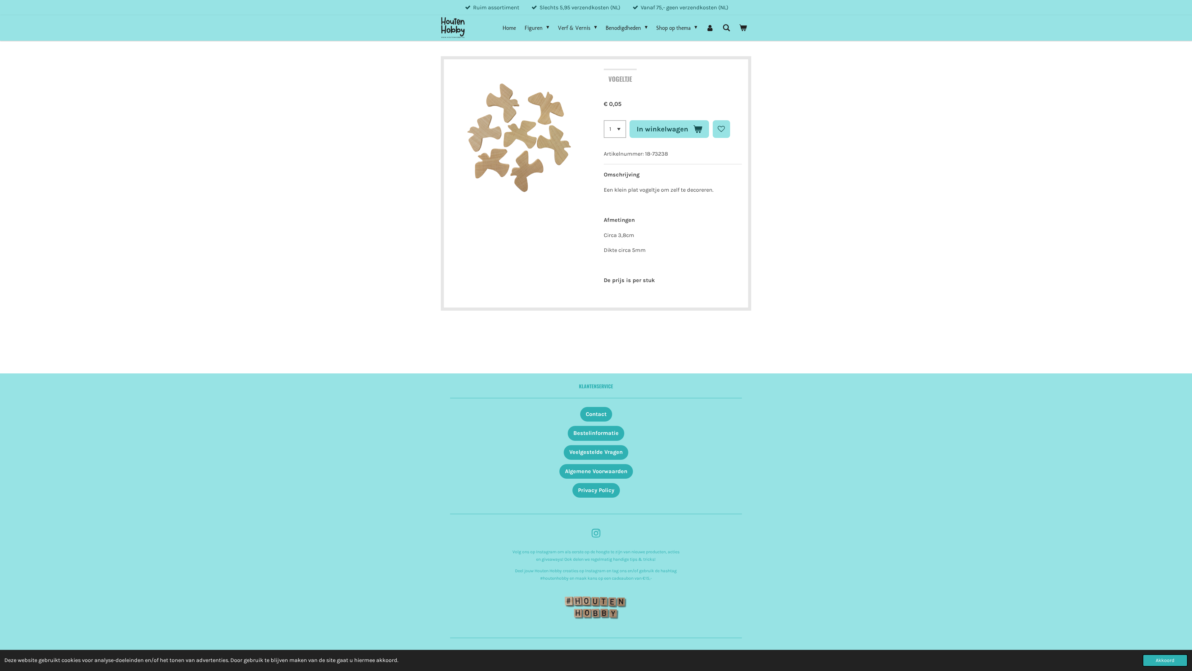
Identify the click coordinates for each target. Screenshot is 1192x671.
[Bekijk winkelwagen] (743, 28)
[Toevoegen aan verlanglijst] (721, 129)
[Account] (710, 28)
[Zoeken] (726, 28)
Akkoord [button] (1165, 660)
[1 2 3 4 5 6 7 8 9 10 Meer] (615, 129)
